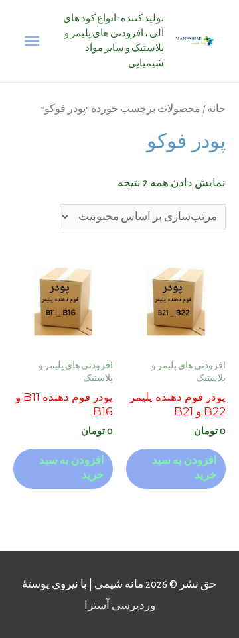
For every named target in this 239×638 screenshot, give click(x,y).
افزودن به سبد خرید (184, 468)
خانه (216, 108)
